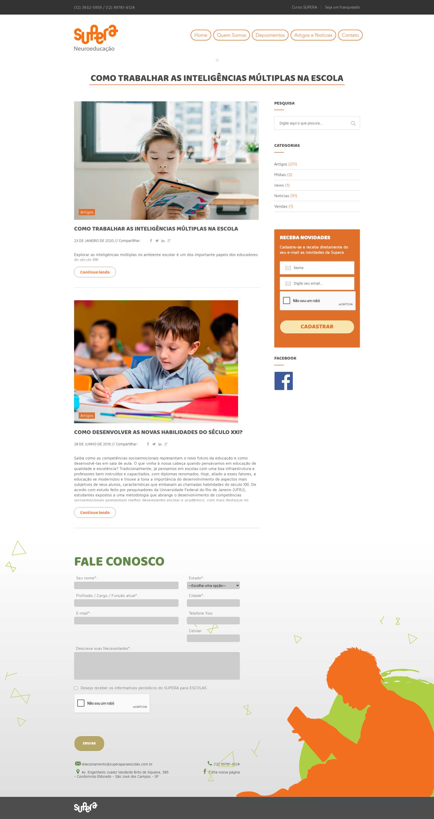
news (279, 185)
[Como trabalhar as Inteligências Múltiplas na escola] (166, 103)
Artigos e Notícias (313, 35)
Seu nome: (87, 578)
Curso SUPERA (304, 7)
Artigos (86, 212)
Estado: (196, 578)
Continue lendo (95, 272)
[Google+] (169, 240)
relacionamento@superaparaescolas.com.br (117, 764)
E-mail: (83, 613)
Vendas (280, 206)
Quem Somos (231, 35)
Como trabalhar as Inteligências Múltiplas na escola (156, 229)
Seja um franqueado (342, 7)
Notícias (281, 195)
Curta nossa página (224, 772)
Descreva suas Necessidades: (103, 648)
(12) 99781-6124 (227, 764)
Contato (350, 35)
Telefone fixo (200, 613)
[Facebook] (150, 240)
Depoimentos (270, 35)
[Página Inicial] (100, 39)
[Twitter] (156, 240)
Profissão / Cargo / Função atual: (107, 595)
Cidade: (197, 595)
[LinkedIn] (163, 240)
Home (200, 35)
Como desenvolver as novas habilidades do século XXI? (158, 432)
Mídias (280, 174)
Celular (195, 630)
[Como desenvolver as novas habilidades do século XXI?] (156, 302)
